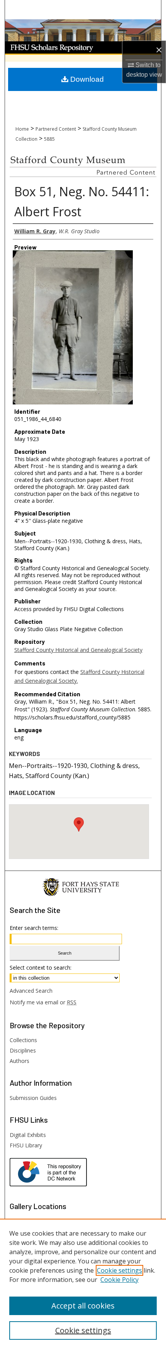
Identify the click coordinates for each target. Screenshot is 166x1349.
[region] (83, 1284)
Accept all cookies (83, 1305)
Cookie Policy (119, 1279)
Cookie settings (119, 1270)
